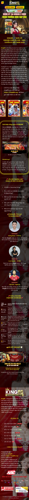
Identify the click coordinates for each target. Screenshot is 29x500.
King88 (3, 48)
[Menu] (2, 2)
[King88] (14, 2)
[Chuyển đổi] (2, 187)
